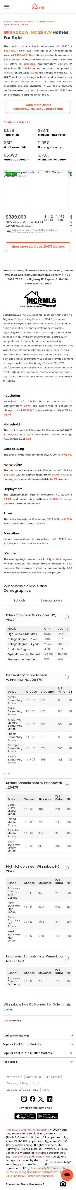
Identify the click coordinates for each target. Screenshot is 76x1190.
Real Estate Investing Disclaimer (37, 1170)
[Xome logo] (38, 6)
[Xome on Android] (47, 1116)
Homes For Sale (23, 21)
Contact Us (33, 1077)
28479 (24, 24)
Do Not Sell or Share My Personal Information (37, 1174)
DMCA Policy (50, 1172)
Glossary (12, 1083)
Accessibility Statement (46, 1168)
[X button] (41, 1098)
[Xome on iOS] (25, 1116)
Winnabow (10, 24)
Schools (20, 600)
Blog (25, 1083)
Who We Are (14, 1077)
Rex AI (45, 1090)
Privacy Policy (43, 1156)
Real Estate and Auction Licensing (27, 1129)
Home (7, 21)
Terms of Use (19, 1156)
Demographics (52, 600)
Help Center (52, 1077)
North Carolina (46, 21)
